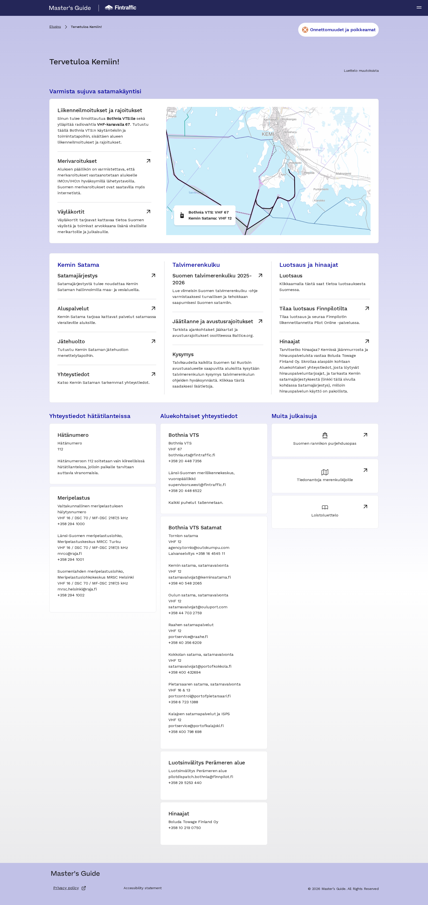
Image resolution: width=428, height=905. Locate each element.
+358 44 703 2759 (185, 613)
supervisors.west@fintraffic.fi (196, 485)
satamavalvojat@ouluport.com (197, 607)
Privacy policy (66, 888)
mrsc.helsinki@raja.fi (77, 589)
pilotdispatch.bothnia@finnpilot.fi (200, 777)
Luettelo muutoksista (361, 71)
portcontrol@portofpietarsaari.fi (199, 696)
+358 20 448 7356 (184, 461)
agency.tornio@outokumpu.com (198, 548)
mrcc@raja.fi (69, 554)
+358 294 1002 (70, 595)
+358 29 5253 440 (184, 783)
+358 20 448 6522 (184, 491)
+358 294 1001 (70, 560)
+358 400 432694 (184, 673)
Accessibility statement (143, 888)
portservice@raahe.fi (188, 637)
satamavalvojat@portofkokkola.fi (199, 667)
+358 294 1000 (71, 524)
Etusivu (55, 26)
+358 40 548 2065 (185, 584)
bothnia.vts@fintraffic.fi (191, 455)
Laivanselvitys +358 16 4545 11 (196, 554)
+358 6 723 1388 (183, 702)
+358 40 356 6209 (184, 643)
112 (60, 449)
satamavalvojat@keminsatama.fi (199, 578)
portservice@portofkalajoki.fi (195, 726)
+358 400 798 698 (184, 732)
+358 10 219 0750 (184, 828)
